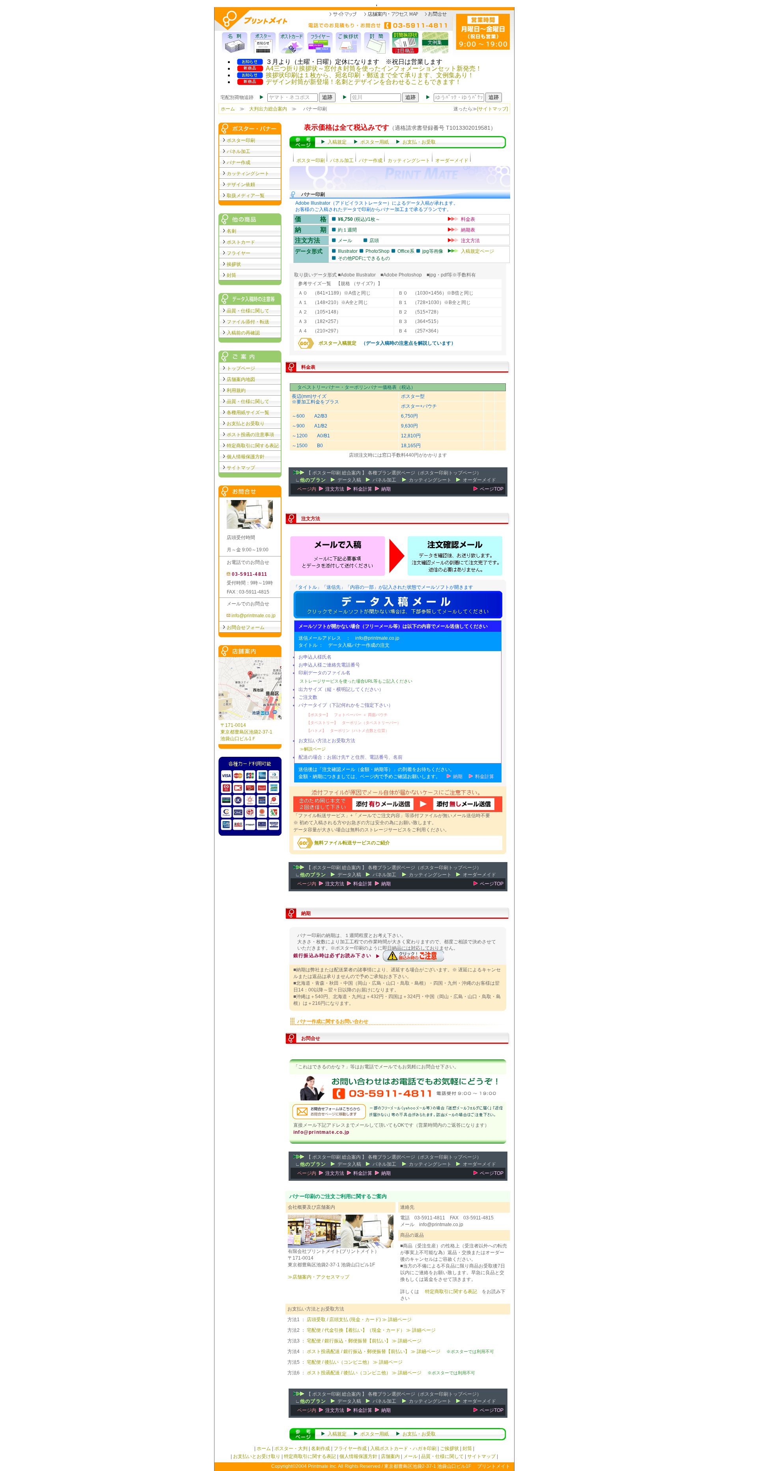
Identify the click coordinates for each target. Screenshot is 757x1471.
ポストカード (241, 242)
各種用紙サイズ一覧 (248, 412)
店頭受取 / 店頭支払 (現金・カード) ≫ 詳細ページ (359, 1319)
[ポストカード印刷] (292, 42)
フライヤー (238, 253)
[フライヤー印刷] (320, 42)
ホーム (228, 109)
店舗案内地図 (241, 379)
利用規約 (236, 390)
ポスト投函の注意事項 (250, 434)
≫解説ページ (313, 749)
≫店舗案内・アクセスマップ (318, 1277)
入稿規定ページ (477, 251)
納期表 (468, 230)
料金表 (468, 219)
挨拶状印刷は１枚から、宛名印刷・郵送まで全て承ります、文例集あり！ (370, 75)
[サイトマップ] (492, 109)
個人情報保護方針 (246, 456)
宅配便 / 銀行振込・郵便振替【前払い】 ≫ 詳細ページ (364, 1341)
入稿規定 (337, 142)
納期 (386, 489)
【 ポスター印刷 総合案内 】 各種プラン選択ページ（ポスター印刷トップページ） (393, 473)
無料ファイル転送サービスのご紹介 (351, 843)
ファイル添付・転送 (248, 322)
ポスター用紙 (374, 142)
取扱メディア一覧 (246, 195)
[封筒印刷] (377, 42)
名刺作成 (320, 1448)
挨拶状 (234, 264)
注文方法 (470, 240)
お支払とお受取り (246, 423)
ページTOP (491, 489)
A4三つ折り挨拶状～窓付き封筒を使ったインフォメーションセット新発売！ (374, 68)
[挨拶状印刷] (348, 42)
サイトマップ (241, 467)
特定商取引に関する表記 (451, 1291)
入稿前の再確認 (243, 333)
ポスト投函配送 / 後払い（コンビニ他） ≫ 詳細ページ (364, 1373)
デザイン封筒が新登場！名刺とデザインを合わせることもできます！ (363, 81)
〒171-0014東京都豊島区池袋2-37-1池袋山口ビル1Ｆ (246, 731)
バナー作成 (370, 160)
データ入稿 (349, 480)
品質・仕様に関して (248, 311)
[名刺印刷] (235, 42)
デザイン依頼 (241, 184)
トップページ (241, 368)
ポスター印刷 (310, 160)
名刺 (231, 231)
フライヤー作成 (350, 1448)
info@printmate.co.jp (253, 615)
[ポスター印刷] (263, 42)
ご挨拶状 (449, 1448)
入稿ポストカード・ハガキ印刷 (403, 1448)
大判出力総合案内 (268, 109)
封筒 (231, 275)
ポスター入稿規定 (335, 343)
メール (410, 1456)
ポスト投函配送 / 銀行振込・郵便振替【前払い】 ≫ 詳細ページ (373, 1351)
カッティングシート (409, 160)
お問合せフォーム (246, 627)
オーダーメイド (451, 160)
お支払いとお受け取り (256, 1456)
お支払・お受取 (419, 142)
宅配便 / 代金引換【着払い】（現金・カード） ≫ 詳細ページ (371, 1330)
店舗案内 (390, 1456)
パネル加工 (342, 160)
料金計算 (362, 489)
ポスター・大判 (291, 1448)
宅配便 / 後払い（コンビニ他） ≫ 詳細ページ (355, 1362)
